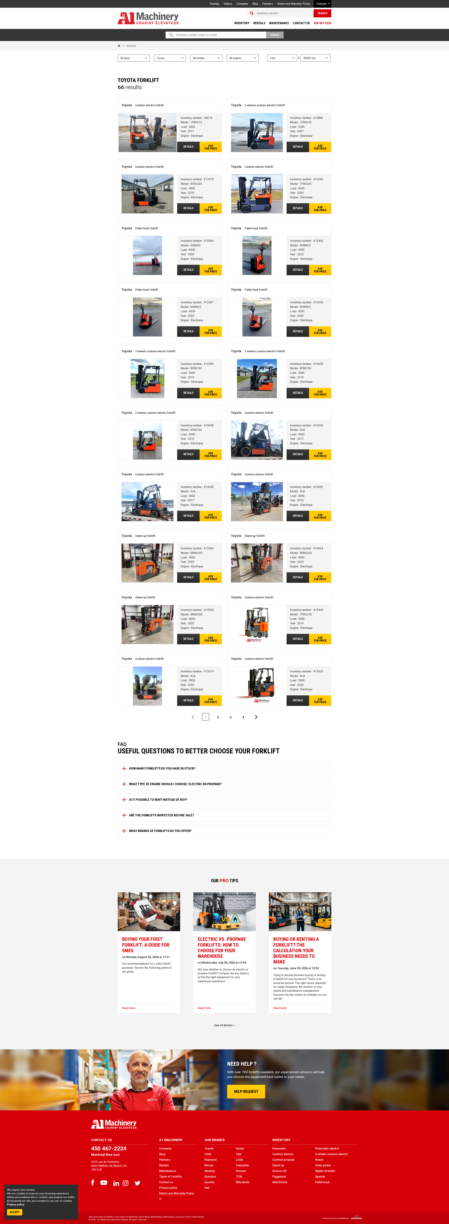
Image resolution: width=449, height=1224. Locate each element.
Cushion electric (282, 1154)
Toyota (209, 1148)
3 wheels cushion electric (331, 1154)
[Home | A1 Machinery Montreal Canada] (148, 18)
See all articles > (224, 1025)
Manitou (210, 1171)
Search (322, 13)
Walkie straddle (325, 1171)
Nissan (209, 1165)
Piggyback (279, 1176)
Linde (239, 1159)
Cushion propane (283, 1159)
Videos (227, 3)
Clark (208, 1154)
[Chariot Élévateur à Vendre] (156, 1124)
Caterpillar (242, 1165)
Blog (255, 3)
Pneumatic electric (327, 1148)
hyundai (210, 1182)
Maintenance (279, 23)
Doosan (241, 1171)
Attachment (279, 1182)
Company (242, 3)
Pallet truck (322, 1182)
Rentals (259, 23)
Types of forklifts (170, 1176)
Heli (207, 1187)
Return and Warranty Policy (293, 3)
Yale (238, 1154)
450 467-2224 (322, 23)
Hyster (240, 1148)
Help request (246, 1091)
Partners (267, 3)
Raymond (211, 1159)
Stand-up (278, 1165)
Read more (128, 1008)
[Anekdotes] (354, 1218)
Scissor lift (279, 1171)
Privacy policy (15, 1204)
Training (214, 3)
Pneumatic (279, 1148)
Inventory (241, 23)
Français (321, 3)
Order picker (323, 1165)
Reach (319, 1159)
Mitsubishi (242, 1182)
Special (320, 1176)
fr (160, 1199)
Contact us (301, 23)
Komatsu (210, 1176)
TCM (239, 1176)
